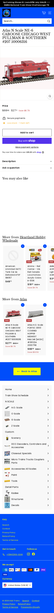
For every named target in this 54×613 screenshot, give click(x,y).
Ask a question (11, 167)
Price (5, 105)
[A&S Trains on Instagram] (28, 554)
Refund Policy (8, 536)
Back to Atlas (29, 371)
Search (5, 525)
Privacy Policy (8, 532)
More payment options (27, 147)
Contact (6, 528)
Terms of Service (10, 540)
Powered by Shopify (30, 607)
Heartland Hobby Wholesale (24, 238)
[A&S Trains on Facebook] (33, 554)
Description (9, 161)
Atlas (23, 299)
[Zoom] (49, 96)
